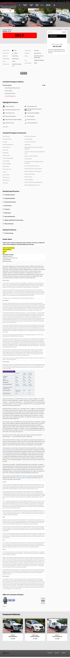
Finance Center (37, 5)
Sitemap (63, 652)
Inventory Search (25, 5)
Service (42, 5)
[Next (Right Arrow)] (67, 17)
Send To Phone (53, 36)
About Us (56, 652)
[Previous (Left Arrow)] (2, 17)
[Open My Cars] (53, 5)
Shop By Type (31, 5)
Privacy (4, 606)
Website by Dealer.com (6, 653)
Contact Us (49, 652)
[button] (24, 194)
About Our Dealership (48, 5)
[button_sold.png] (20, 35)
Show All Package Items (10, 96)
